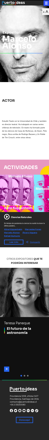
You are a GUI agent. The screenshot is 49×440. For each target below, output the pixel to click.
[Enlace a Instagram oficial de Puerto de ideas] (19, 411)
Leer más (13, 242)
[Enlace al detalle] (6, 369)
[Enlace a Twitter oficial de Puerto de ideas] (15, 411)
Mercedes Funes (33, 229)
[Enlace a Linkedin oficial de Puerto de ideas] (32, 411)
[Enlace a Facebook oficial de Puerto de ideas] (11, 411)
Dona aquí (24, 420)
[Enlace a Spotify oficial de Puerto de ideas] (28, 411)
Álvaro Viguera (29, 233)
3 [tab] (28, 375)
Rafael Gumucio (12, 236)
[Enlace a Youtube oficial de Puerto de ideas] (24, 411)
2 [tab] (25, 375)
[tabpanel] (24, 324)
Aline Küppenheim (13, 229)
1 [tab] (22, 375)
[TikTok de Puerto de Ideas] (36, 410)
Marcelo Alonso (12, 233)
